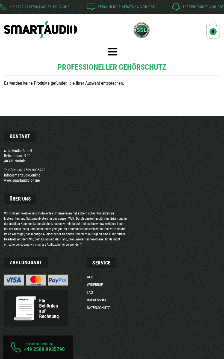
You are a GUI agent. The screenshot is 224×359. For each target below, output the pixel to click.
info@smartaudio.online (22, 175)
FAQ (90, 292)
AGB (90, 277)
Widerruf (95, 285)
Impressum (96, 300)
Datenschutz (98, 307)
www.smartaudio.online (22, 180)
